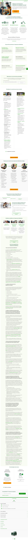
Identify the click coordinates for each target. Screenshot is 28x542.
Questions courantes (5, 495)
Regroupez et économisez (20, 47)
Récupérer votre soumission (16, 13)
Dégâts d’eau (6, 109)
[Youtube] (14, 539)
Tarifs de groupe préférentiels (20, 65)
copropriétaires (11, 452)
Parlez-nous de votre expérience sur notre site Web (8, 508)
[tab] (6, 199)
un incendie (17, 459)
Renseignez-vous (22, 493)
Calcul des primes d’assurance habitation (14, 225)
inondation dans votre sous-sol (13, 372)
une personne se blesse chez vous (17, 461)
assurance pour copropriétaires (15, 263)
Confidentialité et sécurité (4, 519)
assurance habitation (9, 259)
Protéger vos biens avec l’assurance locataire (21, 225)
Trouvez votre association (6, 80)
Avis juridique (2, 521)
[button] (15, 11)
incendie (19, 276)
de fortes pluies (11, 361)
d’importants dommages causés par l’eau (11, 460)
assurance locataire (15, 269)
